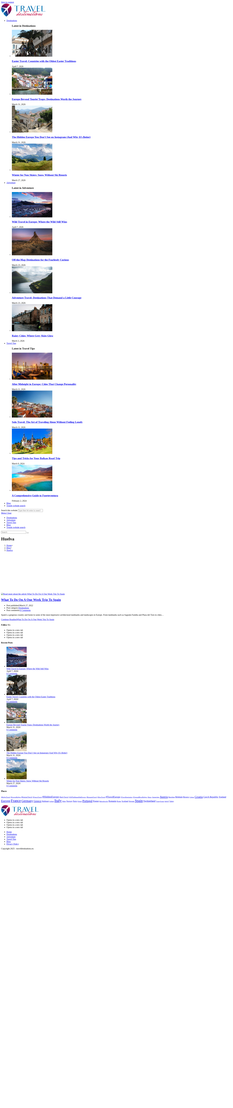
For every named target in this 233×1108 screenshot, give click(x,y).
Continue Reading (27, 619)
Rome (119, 801)
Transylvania (160, 801)
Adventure (11, 520)
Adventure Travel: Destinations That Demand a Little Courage (46, 297)
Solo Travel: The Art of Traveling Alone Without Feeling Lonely (47, 422)
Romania (112, 801)
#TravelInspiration (126, 797)
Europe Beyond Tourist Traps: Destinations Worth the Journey (47, 99)
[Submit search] (28, 532)
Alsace (150, 797)
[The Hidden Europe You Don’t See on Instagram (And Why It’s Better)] (16, 750)
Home (9, 832)
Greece (37, 800)
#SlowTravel (101, 797)
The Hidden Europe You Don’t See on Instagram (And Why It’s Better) (51, 137)
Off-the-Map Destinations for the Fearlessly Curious (40, 259)
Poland (80, 801)
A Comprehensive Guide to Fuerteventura (35, 495)
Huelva (9, 550)
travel (167, 801)
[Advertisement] (116, 572)
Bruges (186, 797)
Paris (75, 801)
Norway (69, 801)
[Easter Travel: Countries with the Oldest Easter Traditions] (16, 694)
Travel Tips (11, 522)
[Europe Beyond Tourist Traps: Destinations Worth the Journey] (16, 722)
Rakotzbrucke (103, 801)
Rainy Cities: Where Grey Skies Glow (32, 335)
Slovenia (131, 801)
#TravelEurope (113, 797)
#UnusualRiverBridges (140, 797)
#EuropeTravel (26, 797)
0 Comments (25, 610)
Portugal (87, 801)
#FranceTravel (37, 797)
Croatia (199, 796)
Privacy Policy (12, 844)
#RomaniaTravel (91, 797)
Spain (139, 801)
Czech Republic (210, 797)
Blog (8, 525)
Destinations (11, 518)
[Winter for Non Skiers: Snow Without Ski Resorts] (16, 778)
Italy (58, 800)
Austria (164, 796)
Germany (27, 801)
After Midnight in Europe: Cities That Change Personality (44, 384)
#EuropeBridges (16, 797)
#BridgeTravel (5, 797)
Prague (96, 801)
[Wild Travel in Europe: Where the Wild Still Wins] (16, 666)
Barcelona (171, 797)
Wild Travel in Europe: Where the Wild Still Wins (39, 221)
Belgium (179, 797)
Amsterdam (155, 797)
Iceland (51, 801)
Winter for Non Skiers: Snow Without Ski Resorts (39, 175)
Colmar (192, 797)
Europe (5, 801)
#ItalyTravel (63, 797)
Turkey (171, 801)
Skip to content (7, 2)
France (16, 800)
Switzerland (149, 801)
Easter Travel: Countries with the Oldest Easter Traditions (44, 61)
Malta (64, 801)
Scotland (125, 801)
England (222, 797)
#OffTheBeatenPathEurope (77, 797)
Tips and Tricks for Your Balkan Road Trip (36, 458)
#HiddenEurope (50, 796)
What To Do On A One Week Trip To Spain (31, 599)
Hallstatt (45, 801)
